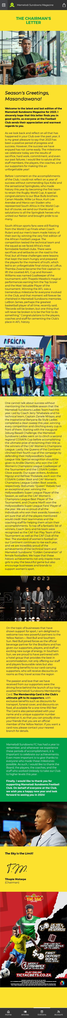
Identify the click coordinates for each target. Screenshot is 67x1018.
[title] (64, 5)
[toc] (4, 5)
